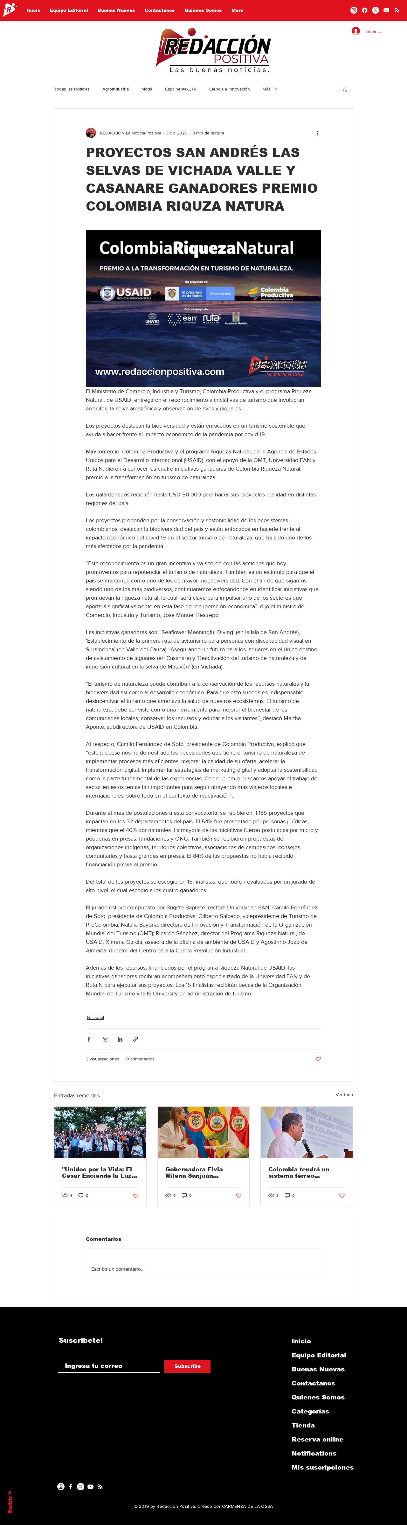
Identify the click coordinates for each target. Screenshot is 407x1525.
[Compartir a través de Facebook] (89, 1039)
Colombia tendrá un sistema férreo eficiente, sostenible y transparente (303, 1172)
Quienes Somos (318, 1397)
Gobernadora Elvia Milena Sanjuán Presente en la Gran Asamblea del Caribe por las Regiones (197, 1172)
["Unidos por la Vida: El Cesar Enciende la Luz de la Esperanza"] (100, 1132)
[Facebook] (364, 10)
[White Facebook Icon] (70, 1486)
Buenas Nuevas (318, 1369)
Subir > (10, 1502)
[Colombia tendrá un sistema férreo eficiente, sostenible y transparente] (307, 1132)
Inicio (301, 1341)
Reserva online (317, 1439)
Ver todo (344, 1094)
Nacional (95, 1017)
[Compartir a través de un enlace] (136, 1039)
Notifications (314, 1453)
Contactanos (313, 1383)
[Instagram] (353, 10)
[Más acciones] (317, 133)
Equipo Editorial (319, 1355)
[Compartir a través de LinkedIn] (120, 1039)
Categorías (310, 1411)
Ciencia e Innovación (229, 88)
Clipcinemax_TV (181, 88)
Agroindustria (115, 88)
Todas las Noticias (72, 88)
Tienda (303, 1425)
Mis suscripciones (323, 1467)
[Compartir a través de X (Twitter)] (104, 1039)
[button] (345, 89)
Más (267, 88)
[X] (375, 10)
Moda (146, 88)
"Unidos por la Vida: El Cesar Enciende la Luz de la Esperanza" (97, 1172)
